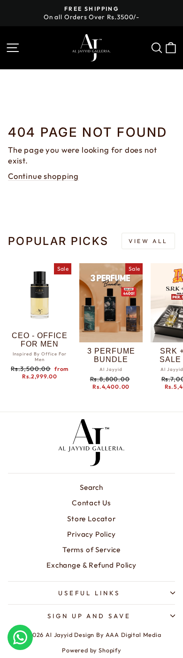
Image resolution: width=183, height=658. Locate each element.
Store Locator (91, 518)
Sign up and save (89, 616)
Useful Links (89, 593)
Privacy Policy (91, 534)
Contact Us (91, 502)
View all (148, 240)
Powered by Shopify (91, 650)
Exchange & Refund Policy (91, 565)
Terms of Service (91, 549)
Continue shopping (43, 176)
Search (91, 487)
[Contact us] (20, 637)
